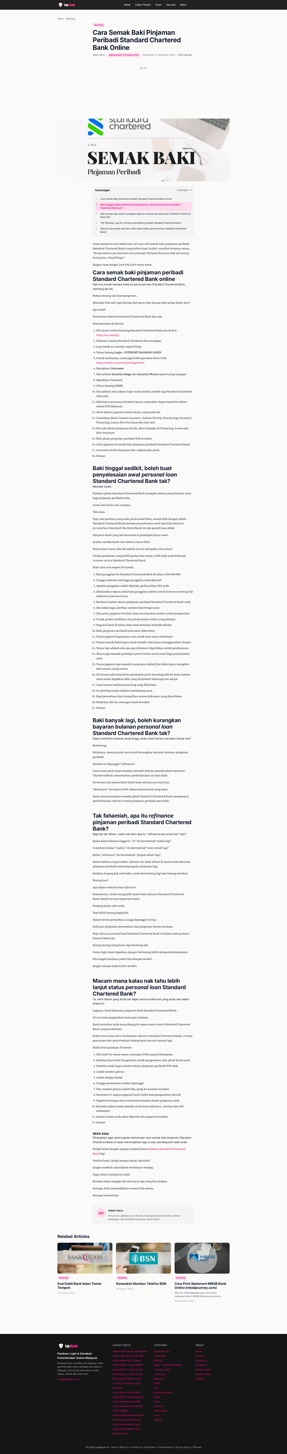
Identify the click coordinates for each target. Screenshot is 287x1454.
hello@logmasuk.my (68, 1379)
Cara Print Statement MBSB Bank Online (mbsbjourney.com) (200, 1286)
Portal (157, 1397)
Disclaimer (201, 1365)
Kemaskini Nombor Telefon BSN (141, 1284)
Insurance (159, 1378)
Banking (70, 18)
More (183, 4)
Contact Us (201, 1360)
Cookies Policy (203, 1369)
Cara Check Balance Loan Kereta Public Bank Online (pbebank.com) (126, 1429)
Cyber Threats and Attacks (168, 1365)
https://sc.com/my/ (107, 335)
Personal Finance (163, 1392)
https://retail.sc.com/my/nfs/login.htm (120, 363)
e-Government (162, 1369)
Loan (156, 1387)
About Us (200, 1355)
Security (170, 4)
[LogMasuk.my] (67, 5)
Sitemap (199, 1378)
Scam (158, 4)
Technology (160, 1410)
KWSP (157, 1383)
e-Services (160, 1374)
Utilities (158, 1419)
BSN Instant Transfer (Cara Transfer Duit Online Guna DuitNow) (127, 1383)
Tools (157, 1415)
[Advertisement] (143, 93)
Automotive (160, 1355)
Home (127, 4)
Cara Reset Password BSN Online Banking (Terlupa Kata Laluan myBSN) (128, 1406)
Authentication (162, 1351)
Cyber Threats (143, 4)
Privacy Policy (202, 1374)
